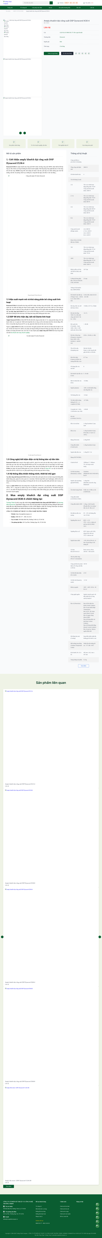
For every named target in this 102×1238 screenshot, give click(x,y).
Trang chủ (10, 7)
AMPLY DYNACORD (18, 11)
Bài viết (78, 7)
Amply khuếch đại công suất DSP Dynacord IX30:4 (67, 21)
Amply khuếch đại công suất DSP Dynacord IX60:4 (20, 982)
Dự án (50, 7)
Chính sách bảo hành (64, 1206)
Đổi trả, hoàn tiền (64, 1216)
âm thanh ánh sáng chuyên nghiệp (20, 332)
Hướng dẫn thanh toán (41, 1214)
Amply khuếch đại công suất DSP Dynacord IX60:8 (20, 1081)
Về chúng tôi (23, 7)
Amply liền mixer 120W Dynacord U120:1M (18, 1180)
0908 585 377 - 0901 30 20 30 (42, 1223)
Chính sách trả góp (64, 1211)
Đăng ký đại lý (39, 1216)
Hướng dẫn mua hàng (40, 1211)
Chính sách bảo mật (64, 1208)
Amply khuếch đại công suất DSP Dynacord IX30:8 (20, 883)
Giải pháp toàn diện (37, 7)
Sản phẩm (8, 11)
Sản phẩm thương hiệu (64, 7)
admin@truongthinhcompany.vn (7, 1219)
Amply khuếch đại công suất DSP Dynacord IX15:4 (20, 784)
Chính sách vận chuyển (65, 1214)
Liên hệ (92, 7)
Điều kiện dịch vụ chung (41, 1208)
